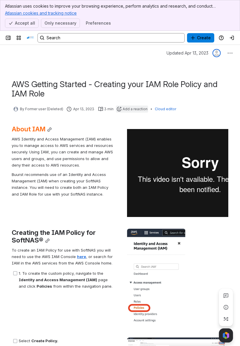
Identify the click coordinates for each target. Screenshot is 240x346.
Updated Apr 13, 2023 (187, 52)
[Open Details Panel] (226, 307)
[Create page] (226, 319)
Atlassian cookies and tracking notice (41, 13)
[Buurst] (30, 38)
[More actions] (230, 53)
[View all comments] (226, 295)
